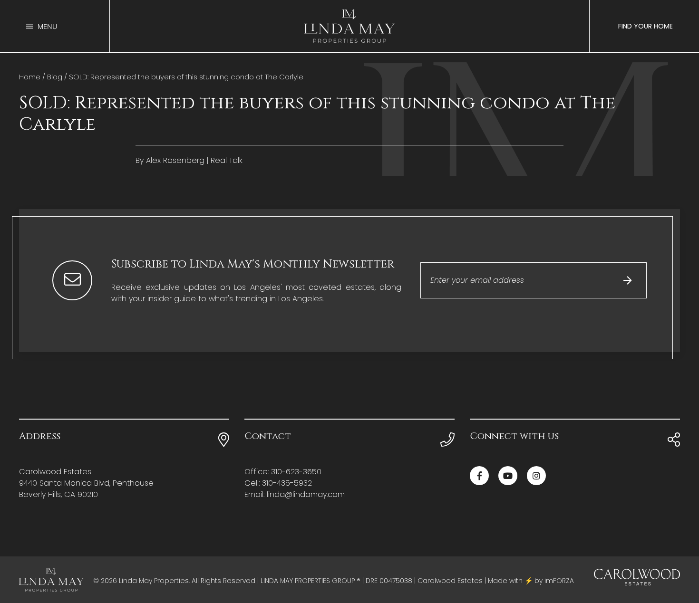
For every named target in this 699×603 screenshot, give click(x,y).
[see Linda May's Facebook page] (479, 476)
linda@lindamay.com (306, 494)
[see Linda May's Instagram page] (536, 476)
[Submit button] (628, 280)
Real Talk (227, 160)
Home (29, 77)
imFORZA (559, 580)
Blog (54, 77)
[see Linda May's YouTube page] (507, 476)
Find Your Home (645, 26)
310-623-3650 (296, 471)
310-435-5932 (287, 483)
